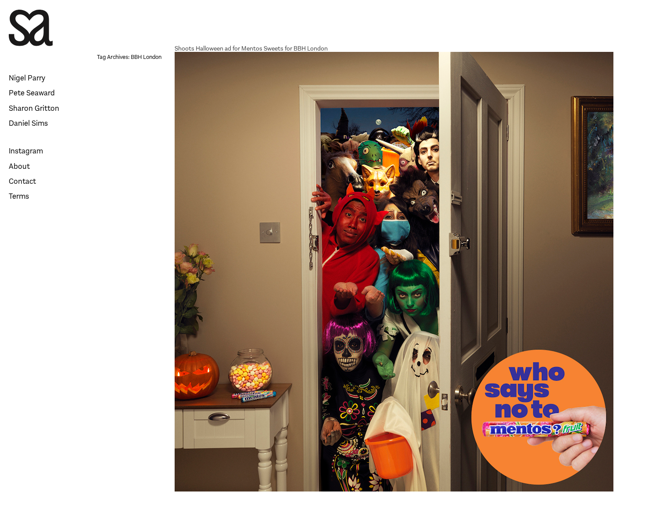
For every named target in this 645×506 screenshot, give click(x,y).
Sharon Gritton (34, 108)
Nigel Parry (27, 78)
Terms (19, 196)
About (19, 166)
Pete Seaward (32, 93)
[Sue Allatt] (31, 29)
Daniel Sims (28, 123)
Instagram (26, 151)
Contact (22, 181)
